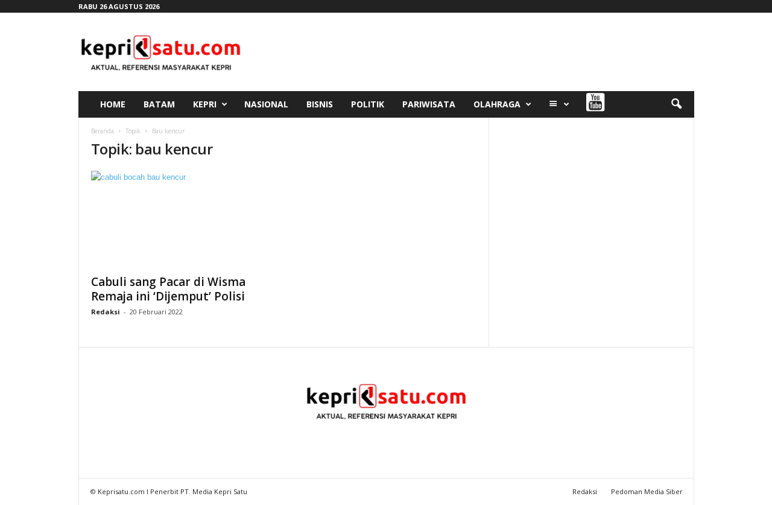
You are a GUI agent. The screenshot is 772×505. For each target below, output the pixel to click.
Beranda (102, 131)
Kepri (205, 104)
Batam (159, 104)
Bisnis (319, 104)
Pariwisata (428, 104)
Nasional (266, 104)
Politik (367, 104)
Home (112, 104)
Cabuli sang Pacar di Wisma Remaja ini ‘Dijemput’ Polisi (168, 289)
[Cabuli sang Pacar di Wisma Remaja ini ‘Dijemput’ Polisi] (181, 219)
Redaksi (105, 311)
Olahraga (496, 104)
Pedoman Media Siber (647, 491)
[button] (676, 104)
